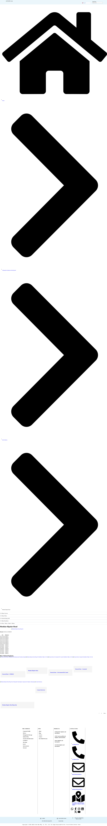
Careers (40, 735)
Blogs (40, 733)
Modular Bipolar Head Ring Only (9, 705)
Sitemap (79, 824)
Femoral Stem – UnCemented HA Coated (59, 672)
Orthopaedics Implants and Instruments (60, 732)
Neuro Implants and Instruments (59, 741)
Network (25, 747)
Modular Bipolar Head (33, 670)
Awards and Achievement (28, 738)
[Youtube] (79, 811)
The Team (25, 742)
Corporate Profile (26, 731)
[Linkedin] (82, 808)
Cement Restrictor (41, 690)
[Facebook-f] (75, 808)
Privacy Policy (63, 824)
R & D (24, 744)
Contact (40, 736)
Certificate (25, 740)
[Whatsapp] (72, 808)
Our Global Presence (43, 738)
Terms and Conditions (69, 824)
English (84, 2)
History (24, 733)
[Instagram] (79, 808)
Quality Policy (26, 736)
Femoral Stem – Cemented (81, 669)
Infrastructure (26, 746)
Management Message (27, 735)
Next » (105, 713)
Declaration (75, 824)
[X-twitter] (75, 811)
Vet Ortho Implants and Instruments (59, 745)
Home (40, 731)
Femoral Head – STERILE (8, 674)
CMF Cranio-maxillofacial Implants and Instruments (60, 737)
